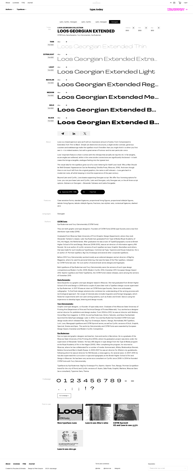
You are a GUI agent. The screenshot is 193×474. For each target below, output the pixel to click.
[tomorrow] (177, 9)
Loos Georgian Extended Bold (108, 110)
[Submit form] (185, 468)
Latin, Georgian (101, 22)
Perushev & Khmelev (19, 468)
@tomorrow (107, 468)
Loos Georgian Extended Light (106, 72)
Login (185, 2)
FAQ (23, 3)
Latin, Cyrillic (86, 22)
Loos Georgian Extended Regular (108, 85)
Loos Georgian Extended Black (108, 123)
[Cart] (180, 2)
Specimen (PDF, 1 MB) (69, 192)
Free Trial (93, 192)
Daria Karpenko (71, 35)
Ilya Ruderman (96, 35)
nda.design (53, 468)
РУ (171, 2)
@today (97, 468)
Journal (30, 3)
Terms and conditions (102, 463)
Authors (9, 9)
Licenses (16, 3)
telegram (117, 468)
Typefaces (21, 9)
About (8, 3)
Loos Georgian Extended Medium (108, 97)
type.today (96, 9)
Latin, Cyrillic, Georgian (68, 22)
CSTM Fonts (61, 35)
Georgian (114, 22)
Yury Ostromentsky (83, 35)
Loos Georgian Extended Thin (102, 46)
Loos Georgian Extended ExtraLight (108, 59)
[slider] (66, 42)
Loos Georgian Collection (70, 28)
